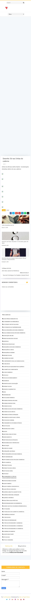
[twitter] (7, 599)
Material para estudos (10, 434)
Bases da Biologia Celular (11, 338)
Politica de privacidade (9, 546)
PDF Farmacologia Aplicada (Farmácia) (14, 459)
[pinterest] (24, 599)
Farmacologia (8, 406)
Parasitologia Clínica (10, 468)
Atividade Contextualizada (11, 324)
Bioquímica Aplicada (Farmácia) (12, 347)
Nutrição (6, 445)
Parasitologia (8, 465)
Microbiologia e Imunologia (11, 442)
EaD (5, 392)
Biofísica (6, 341)
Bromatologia (8, 355)
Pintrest (6, 473)
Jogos (5, 431)
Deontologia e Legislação (11, 383)
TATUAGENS (7, 508)
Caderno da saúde (8, 358)
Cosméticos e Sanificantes (11, 369)
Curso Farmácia (8, 372)
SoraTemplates (7, 597)
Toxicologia (7, 517)
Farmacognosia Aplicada (10, 400)
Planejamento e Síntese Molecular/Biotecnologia (9, 477)
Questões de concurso (10, 489)
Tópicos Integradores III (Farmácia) (13, 528)
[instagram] (15, 599)
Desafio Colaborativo (10, 389)
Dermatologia (8, 386)
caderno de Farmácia (9, 531)
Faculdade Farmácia (9, 397)
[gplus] (12, 599)
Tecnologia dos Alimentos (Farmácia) (14, 511)
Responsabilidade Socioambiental (13, 503)
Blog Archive (22, 546)
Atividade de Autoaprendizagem (12, 327)
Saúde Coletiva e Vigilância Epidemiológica (15, 506)
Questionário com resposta (11, 486)
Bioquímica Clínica (9, 349)
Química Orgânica (9, 497)
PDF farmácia (7, 462)
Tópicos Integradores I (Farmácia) (13, 523)
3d (5, 164)
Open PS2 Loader (8, 448)
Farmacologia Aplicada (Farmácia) (13, 408)
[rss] (18, 599)
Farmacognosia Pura (9, 403)
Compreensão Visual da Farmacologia (14, 361)
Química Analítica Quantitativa (12, 492)
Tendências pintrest (9, 514)
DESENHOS (6, 380)
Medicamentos (8, 437)
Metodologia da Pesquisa (11, 439)
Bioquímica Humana (9, 352)
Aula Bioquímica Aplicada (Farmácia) (13, 330)
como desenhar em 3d (8, 225)
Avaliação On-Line (8, 335)
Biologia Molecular (9, 344)
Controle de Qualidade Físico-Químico (14, 366)
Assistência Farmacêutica (11, 318)
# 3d (8, 210)
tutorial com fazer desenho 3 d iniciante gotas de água (15, 242)
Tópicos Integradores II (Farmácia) (13, 525)
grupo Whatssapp (9, 534)
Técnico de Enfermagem (10, 520)
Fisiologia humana (9, 420)
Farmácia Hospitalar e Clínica (12, 417)
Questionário (7, 483)
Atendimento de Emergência (11, 321)
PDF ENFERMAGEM (8, 456)
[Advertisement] (15, 86)
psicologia (7, 537)
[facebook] (10, 599)
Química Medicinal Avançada (11, 494)
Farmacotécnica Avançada (11, 414)
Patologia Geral (8, 470)
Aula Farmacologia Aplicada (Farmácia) (14, 332)
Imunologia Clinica (9, 428)
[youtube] (21, 599)
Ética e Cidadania (8, 539)
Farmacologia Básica (9, 411)
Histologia (7, 425)
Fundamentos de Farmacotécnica (13, 423)
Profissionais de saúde (10, 480)
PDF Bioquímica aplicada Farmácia (13, 454)
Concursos (7, 363)
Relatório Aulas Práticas (11, 500)
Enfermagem (7, 394)
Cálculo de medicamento (10, 377)
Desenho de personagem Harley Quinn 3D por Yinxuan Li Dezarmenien (14, 258)
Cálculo (6, 375)
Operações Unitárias (9, 451)
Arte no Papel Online (24, 597)
